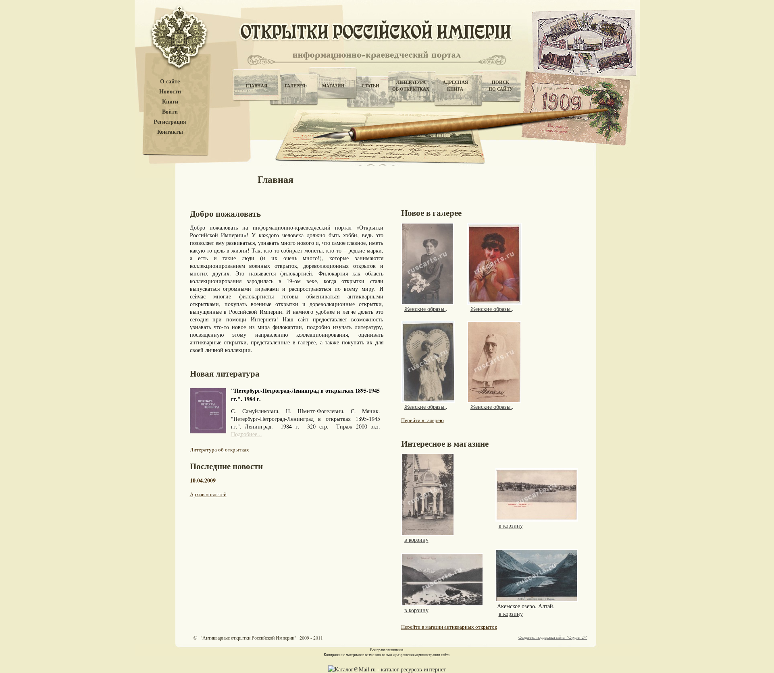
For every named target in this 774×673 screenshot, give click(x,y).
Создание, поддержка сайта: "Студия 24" (552, 637)
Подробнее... (246, 434)
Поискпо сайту (501, 85)
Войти (170, 112)
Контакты (170, 132)
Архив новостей (208, 494)
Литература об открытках (219, 449)
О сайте (170, 82)
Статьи (370, 85)
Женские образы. (425, 309)
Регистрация (170, 122)
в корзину (416, 539)
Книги (170, 102)
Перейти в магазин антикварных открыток (449, 626)
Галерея (295, 85)
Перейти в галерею (422, 420)
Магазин (333, 85)
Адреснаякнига (455, 85)
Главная (256, 85)
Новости (170, 92)
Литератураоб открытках (410, 85)
